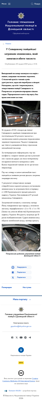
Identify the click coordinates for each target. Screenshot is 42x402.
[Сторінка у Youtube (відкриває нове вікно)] (21, 337)
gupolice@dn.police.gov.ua (21, 326)
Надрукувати (22, 267)
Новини (8, 44)
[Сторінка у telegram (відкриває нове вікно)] (29, 337)
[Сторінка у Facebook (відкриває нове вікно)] (12, 337)
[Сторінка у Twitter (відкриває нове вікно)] (16, 337)
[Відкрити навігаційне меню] (9, 4)
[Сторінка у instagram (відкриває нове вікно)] (25, 337)
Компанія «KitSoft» (15, 391)
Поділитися (21, 272)
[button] (21, 299)
